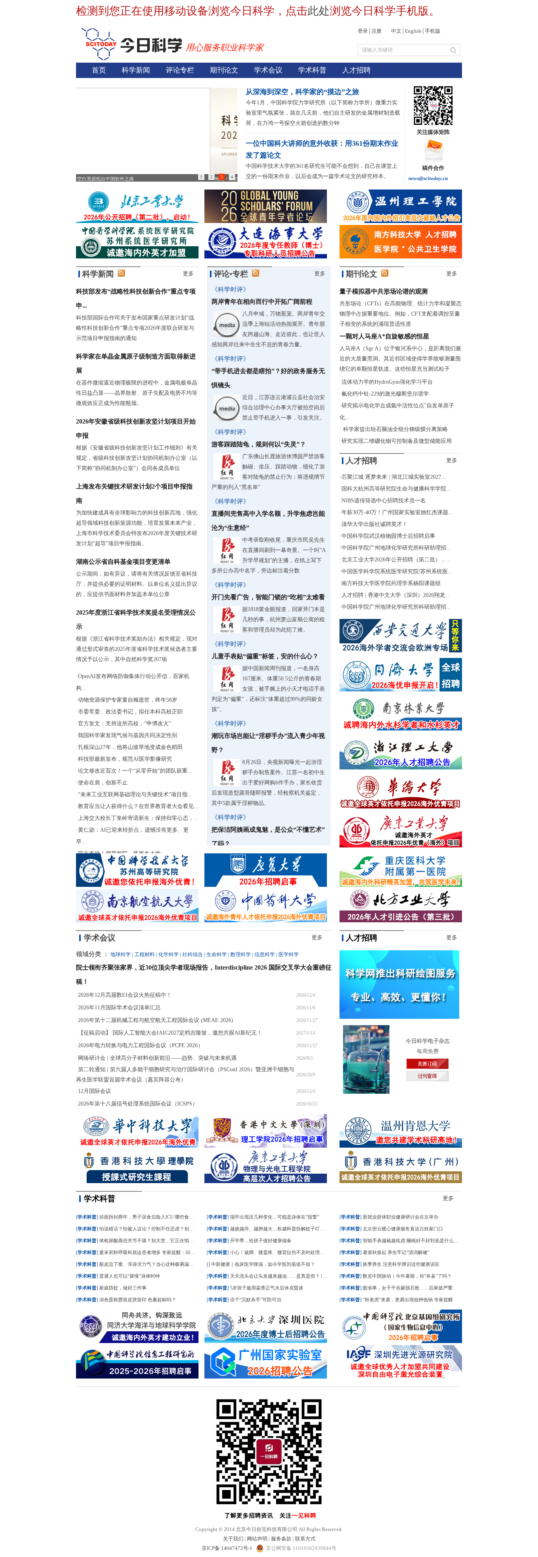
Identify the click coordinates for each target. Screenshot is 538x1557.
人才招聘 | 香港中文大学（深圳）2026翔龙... (395, 595)
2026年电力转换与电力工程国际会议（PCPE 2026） (140, 1045)
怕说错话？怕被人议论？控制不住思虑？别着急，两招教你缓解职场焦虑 (174, 1229)
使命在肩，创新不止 (103, 783)
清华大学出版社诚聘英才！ (374, 524)
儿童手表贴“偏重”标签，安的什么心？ (265, 656)
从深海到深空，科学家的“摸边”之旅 (302, 92)
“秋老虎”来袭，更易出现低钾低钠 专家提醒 (408, 1299)
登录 (363, 31)
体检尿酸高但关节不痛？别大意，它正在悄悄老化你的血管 (160, 1240)
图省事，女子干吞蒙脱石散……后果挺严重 (408, 1288)
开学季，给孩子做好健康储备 (260, 1240)
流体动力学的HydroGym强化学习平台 (387, 382)
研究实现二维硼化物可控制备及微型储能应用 (396, 441)
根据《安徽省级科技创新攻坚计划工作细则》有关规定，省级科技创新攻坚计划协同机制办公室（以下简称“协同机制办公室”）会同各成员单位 (136, 458)
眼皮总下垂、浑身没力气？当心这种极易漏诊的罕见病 (156, 1264)
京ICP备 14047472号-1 (228, 1548)
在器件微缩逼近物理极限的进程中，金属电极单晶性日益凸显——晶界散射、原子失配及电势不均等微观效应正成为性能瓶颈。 (136, 393)
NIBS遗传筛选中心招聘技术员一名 (383, 501)
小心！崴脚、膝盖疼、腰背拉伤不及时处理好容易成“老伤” (291, 1252)
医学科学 (288, 954)
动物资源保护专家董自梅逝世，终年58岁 (127, 700)
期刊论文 (224, 70)
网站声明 (257, 1539)
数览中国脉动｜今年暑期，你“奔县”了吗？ (407, 1276)
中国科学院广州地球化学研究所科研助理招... (396, 548)
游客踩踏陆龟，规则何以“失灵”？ (258, 444)
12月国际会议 (94, 1091)
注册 (376, 31)
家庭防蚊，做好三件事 (123, 1288)
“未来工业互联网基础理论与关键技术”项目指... (135, 794)
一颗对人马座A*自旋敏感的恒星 (384, 336)
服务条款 (281, 1539)
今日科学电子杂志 (428, 1041)
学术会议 (268, 70)
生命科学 (216, 954)
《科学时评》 (230, 289)
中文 (396, 31)
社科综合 (192, 954)
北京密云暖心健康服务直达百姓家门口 (403, 1229)
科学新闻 (136, 70)
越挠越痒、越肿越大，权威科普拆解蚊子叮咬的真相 (284, 1229)
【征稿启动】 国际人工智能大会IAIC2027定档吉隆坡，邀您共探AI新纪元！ (170, 1033)
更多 (188, 274)
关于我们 (233, 1539)
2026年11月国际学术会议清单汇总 (119, 1008)
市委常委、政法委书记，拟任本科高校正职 (130, 712)
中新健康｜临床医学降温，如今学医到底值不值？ (263, 1264)
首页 (99, 70)
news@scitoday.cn (428, 178)
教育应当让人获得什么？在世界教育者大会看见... (138, 806)
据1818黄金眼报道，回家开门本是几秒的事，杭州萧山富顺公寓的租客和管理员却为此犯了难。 (283, 619)
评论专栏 (180, 70)
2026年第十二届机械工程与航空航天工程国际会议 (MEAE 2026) (155, 1020)
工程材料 (144, 954)
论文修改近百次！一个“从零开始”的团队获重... (135, 771)
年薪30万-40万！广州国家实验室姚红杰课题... (397, 512)
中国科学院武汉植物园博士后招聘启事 (388, 536)
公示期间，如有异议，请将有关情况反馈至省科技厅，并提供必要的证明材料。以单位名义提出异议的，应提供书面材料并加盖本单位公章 (136, 584)
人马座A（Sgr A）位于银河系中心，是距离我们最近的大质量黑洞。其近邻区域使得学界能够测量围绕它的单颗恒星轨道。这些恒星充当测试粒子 (400, 359)
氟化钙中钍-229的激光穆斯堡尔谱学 (385, 394)
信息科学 (264, 954)
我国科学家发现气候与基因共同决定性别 (127, 735)
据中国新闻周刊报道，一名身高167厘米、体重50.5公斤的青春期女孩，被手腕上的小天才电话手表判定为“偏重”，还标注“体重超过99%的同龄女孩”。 (268, 688)
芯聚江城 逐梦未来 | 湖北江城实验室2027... (393, 477)
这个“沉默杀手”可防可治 (255, 1299)
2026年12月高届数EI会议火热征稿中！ (125, 995)
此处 (319, 11)
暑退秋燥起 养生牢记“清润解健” (396, 1252)
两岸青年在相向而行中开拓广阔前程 (261, 301)
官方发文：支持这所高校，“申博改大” (124, 723)
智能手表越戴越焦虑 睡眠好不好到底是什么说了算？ (418, 1240)
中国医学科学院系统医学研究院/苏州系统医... (397, 571)
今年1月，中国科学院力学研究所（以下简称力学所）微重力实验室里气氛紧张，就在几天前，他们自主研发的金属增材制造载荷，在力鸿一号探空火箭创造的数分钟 (323, 113)
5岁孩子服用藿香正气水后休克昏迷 (266, 1288)
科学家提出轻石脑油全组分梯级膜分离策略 (394, 429)
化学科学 (168, 954)
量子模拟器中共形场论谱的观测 (383, 291)
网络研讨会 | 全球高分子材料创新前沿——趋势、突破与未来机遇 (157, 1058)
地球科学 (120, 954)
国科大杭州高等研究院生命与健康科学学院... (396, 489)
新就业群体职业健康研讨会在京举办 (400, 1217)
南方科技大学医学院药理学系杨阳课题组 (391, 583)
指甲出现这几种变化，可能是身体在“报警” (274, 1217)
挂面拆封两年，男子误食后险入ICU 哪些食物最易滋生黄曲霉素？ (167, 1217)
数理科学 (240, 954)
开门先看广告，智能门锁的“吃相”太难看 (268, 597)
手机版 (432, 31)
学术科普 (312, 70)
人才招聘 (356, 70)
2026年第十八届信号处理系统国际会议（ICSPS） (138, 1104)
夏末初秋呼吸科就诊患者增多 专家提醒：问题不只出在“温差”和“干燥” (172, 1252)
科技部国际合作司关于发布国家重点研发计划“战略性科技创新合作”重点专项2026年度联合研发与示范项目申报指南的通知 (135, 328)
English (413, 31)
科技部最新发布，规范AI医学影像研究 (125, 759)
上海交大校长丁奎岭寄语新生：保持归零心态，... (138, 818)
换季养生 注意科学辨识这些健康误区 (401, 1264)
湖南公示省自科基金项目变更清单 (123, 561)
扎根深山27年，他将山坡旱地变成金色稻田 (130, 747)
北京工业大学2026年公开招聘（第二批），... (396, 560)
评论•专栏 (231, 273)
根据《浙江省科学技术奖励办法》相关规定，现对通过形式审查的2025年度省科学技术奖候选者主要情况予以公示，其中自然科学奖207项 (136, 649)
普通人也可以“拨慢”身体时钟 (129, 1276)
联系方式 (305, 1539)
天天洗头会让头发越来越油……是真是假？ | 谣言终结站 (288, 1276)
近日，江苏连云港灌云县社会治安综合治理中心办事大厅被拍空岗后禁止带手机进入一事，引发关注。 (283, 407)
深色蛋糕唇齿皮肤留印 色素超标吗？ (137, 1299)
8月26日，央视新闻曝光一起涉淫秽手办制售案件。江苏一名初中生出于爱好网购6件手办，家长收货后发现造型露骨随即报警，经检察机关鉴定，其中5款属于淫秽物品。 (268, 782)
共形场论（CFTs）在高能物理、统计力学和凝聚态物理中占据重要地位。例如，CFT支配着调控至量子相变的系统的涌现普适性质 (400, 314)
